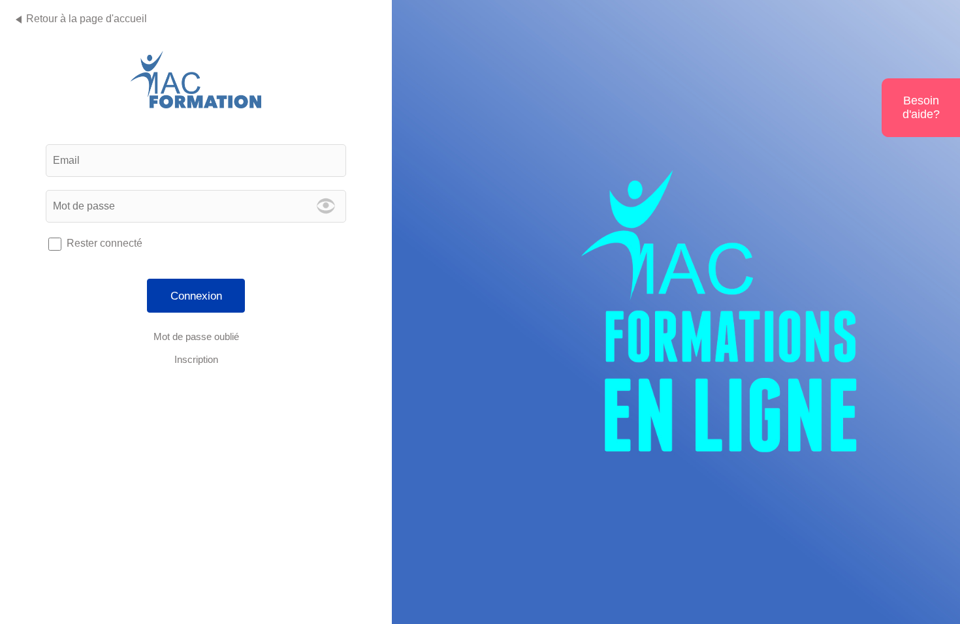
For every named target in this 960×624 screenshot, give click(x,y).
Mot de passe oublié (196, 336)
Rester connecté (104, 243)
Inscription (196, 359)
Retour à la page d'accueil (86, 18)
